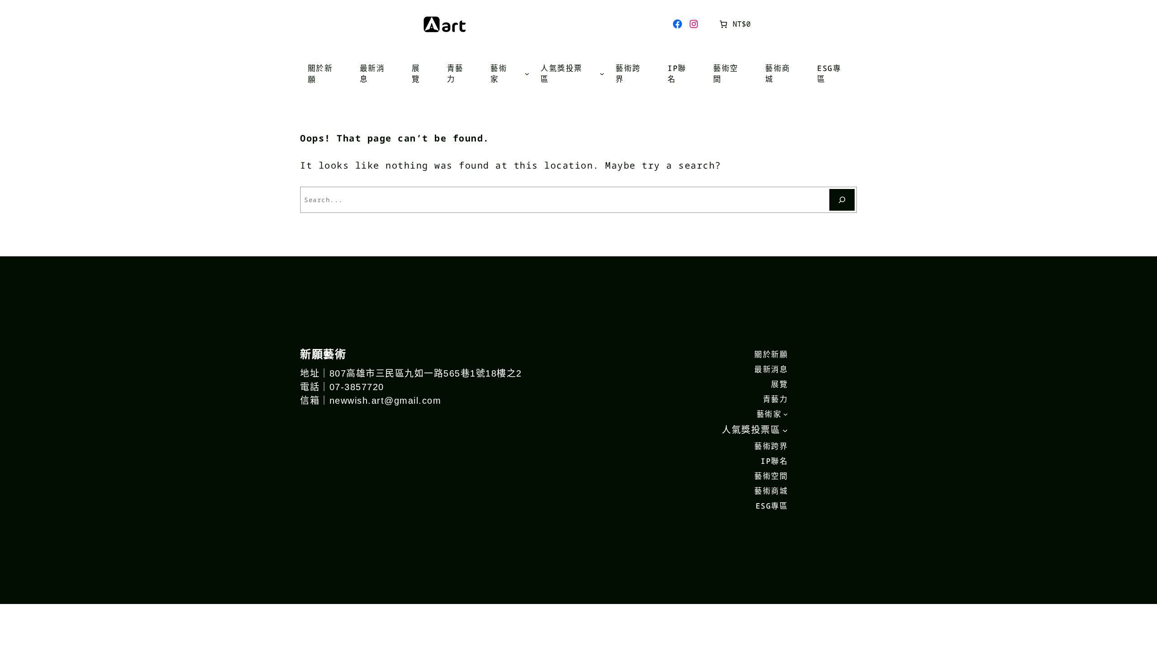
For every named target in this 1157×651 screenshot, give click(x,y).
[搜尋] (842, 200)
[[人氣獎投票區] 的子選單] (602, 73)
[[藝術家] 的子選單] (527, 73)
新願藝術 (323, 353)
